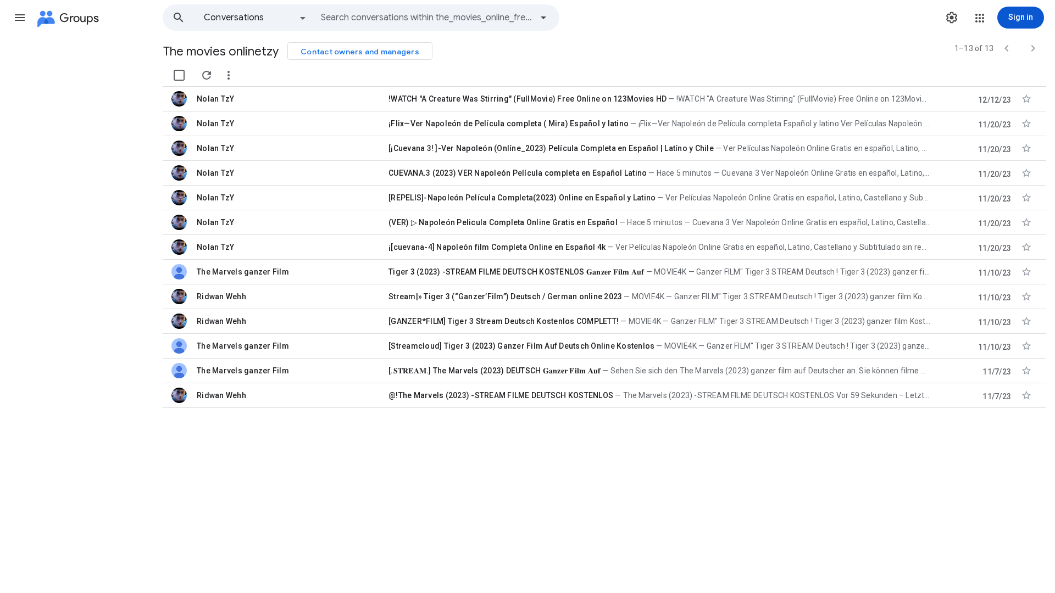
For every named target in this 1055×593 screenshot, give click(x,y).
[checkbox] (179, 75)
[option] (255, 17)
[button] (20, 17)
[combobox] (426, 17)
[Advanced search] (543, 17)
